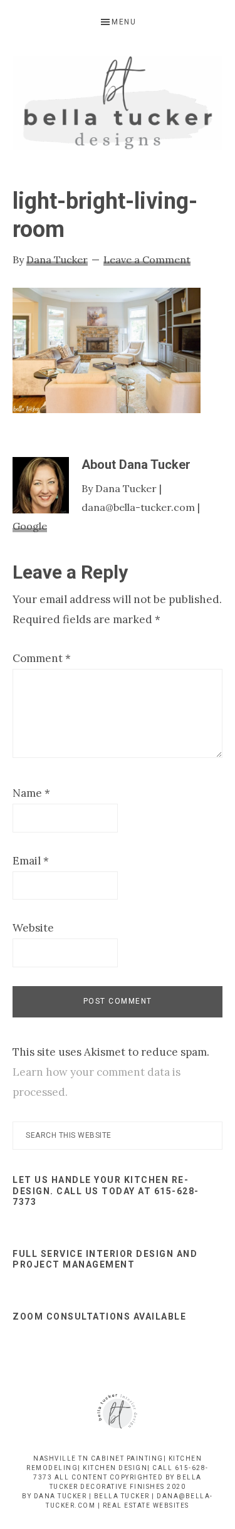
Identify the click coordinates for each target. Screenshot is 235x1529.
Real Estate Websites (146, 1505)
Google (30, 526)
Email (31, 861)
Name (31, 793)
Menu (124, 22)
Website (33, 928)
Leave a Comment (147, 259)
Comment (42, 658)
